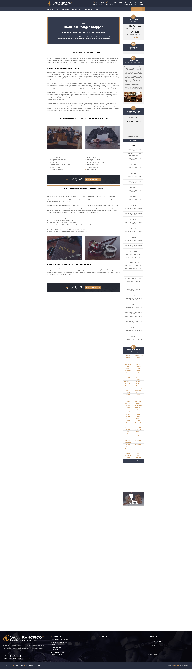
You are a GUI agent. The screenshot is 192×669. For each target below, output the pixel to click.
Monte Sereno (138, 405)
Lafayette (128, 394)
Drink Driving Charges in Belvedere (133, 271)
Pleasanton (128, 425)
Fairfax (138, 383)
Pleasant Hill (138, 423)
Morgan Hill (138, 407)
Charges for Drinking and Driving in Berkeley (133, 237)
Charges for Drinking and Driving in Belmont (133, 223)
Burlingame (128, 366)
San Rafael (138, 438)
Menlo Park (138, 401)
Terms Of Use (19, 665)
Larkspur (138, 394)
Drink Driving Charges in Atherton (133, 265)
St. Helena (138, 446)
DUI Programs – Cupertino (58, 652)
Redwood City (127, 427)
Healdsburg (138, 390)
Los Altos (138, 396)
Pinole (138, 420)
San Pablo (127, 438)
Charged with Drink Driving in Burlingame (133, 195)
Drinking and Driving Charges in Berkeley (133, 326)
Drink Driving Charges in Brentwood (133, 282)
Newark (128, 412)
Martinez (128, 401)
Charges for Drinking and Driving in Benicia (133, 232)
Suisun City (128, 449)
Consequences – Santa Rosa (59, 642)
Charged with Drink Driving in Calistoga (133, 200)
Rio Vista (128, 429)
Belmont (128, 360)
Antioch (128, 357)
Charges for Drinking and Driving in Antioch (133, 214)
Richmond (138, 427)
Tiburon (128, 451)
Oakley (138, 414)
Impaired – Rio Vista (56, 654)
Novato (138, 412)
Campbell (128, 368)
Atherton (138, 357)
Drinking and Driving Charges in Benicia (133, 322)
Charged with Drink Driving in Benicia (133, 177)
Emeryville (128, 383)
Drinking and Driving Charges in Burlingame (133, 340)
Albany (128, 355)
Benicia (128, 362)
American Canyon (138, 355)
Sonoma (128, 446)
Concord (128, 373)
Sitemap (38, 665)
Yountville (138, 457)
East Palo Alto (128, 381)
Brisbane (138, 364)
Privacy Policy (7, 665)
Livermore (127, 396)
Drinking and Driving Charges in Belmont (133, 313)
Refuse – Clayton (56, 647)
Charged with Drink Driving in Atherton (133, 163)
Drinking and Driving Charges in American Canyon (133, 299)
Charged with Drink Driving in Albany (133, 150)
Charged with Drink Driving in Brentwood (133, 186)
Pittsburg (128, 423)
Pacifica (138, 416)
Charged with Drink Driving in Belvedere (133, 173)
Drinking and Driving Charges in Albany (133, 294)
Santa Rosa (128, 442)
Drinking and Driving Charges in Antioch (133, 303)
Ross (128, 431)
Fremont (138, 386)
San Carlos (128, 433)
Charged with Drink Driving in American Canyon (133, 154)
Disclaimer (29, 665)
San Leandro (128, 436)
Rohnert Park (138, 429)
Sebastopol (138, 444)
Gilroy (128, 388)
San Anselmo (138, 431)
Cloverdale (128, 370)
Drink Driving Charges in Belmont (133, 268)
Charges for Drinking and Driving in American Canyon (133, 209)
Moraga (128, 407)
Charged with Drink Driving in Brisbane (133, 191)
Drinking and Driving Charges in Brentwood (133, 331)
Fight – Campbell (56, 649)
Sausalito (128, 444)
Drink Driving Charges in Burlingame (133, 290)
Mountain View (128, 409)
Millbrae (138, 403)
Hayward (128, 390)
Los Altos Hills (128, 399)
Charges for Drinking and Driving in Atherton (133, 218)
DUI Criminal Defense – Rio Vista (59, 639)
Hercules (128, 392)
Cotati (128, 375)
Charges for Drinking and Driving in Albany (133, 205)
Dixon (128, 379)
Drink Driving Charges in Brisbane (133, 286)
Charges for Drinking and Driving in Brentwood (133, 241)
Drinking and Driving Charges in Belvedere (133, 317)
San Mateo (138, 436)
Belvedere (138, 360)
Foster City (128, 386)
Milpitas (128, 405)
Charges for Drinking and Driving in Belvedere (133, 227)
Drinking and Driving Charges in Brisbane (133, 335)
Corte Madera (138, 373)
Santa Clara (138, 440)
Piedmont (128, 420)
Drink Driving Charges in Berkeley (133, 278)
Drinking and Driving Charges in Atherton (133, 308)
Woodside (127, 457)
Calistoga (138, 366)
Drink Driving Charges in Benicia (133, 275)
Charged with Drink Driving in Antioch (133, 159)
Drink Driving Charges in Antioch (133, 262)
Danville (138, 377)
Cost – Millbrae (55, 657)
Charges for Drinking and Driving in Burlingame (133, 250)
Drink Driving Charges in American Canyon (133, 258)
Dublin (138, 379)
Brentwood (128, 364)
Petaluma (138, 418)
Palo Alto (128, 418)
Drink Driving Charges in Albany (133, 254)
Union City (138, 451)
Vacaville (128, 453)
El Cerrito (138, 381)
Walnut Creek (128, 455)
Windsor (138, 455)
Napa (138, 409)
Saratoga (138, 442)
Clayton (138, 368)
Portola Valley (138, 425)
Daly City (128, 377)
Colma (138, 370)
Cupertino (138, 375)
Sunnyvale (138, 449)
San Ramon (128, 440)
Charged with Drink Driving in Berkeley (133, 182)
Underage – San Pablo (57, 644)
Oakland (128, 414)
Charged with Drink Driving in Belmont (133, 168)
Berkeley (138, 362)
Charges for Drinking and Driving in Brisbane (133, 246)
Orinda (128, 416)
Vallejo (138, 453)
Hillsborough (138, 392)
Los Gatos (138, 399)
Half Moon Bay (138, 388)
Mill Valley (128, 403)
